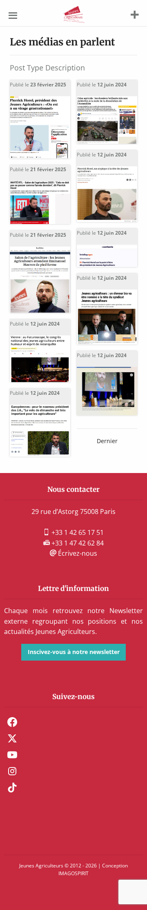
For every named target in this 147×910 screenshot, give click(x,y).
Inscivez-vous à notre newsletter (74, 652)
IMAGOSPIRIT (73, 873)
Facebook (12, 722)
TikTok (12, 787)
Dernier (107, 441)
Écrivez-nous (76, 553)
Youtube (12, 755)
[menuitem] (73, 722)
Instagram (12, 771)
